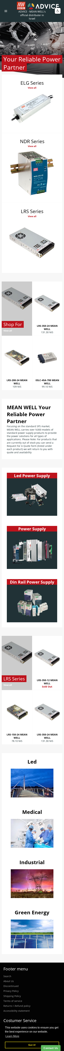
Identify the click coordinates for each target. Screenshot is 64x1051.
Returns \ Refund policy (16, 1005)
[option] (32, 51)
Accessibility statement (16, 1010)
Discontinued (11, 986)
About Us (8, 981)
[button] (58, 11)
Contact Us (51, 1048)
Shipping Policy (12, 996)
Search (7, 976)
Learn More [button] (12, 1036)
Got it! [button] (32, 1045)
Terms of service (12, 1001)
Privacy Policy (11, 991)
